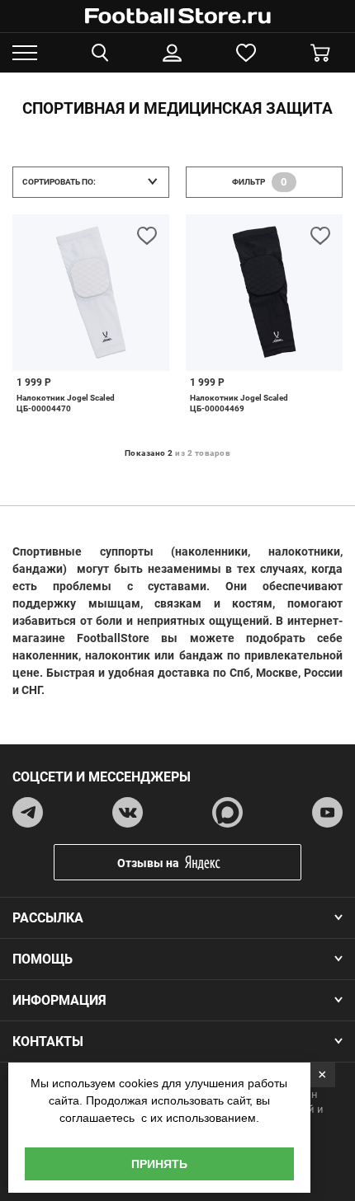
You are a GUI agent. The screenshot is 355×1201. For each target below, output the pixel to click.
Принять (159, 1164)
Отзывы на (148, 863)
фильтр (259, 182)
